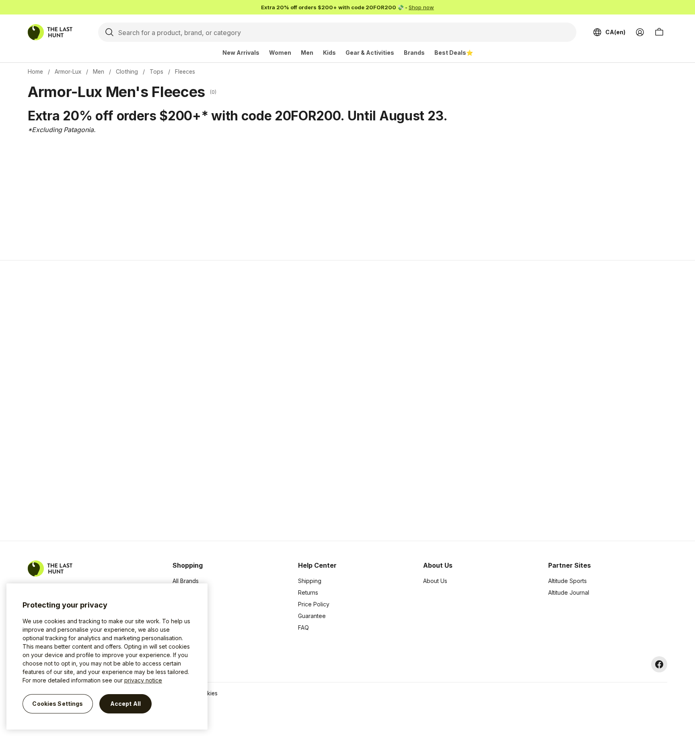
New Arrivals (240, 52)
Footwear (185, 615)
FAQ (303, 627)
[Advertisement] (219, 400)
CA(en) (615, 32)
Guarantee (312, 615)
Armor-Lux (68, 71)
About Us (435, 580)
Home (35, 71)
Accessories (189, 604)
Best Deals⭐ (453, 52)
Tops (156, 71)
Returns (308, 592)
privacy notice (143, 680)
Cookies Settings (57, 703)
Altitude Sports (567, 580)
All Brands (186, 580)
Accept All (125, 703)
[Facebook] (659, 664)
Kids (329, 52)
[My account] (640, 32)
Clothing (127, 71)
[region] (107, 656)
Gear (179, 627)
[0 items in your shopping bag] (659, 32)
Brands (414, 52)
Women (280, 52)
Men (307, 52)
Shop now (421, 7)
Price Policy (313, 604)
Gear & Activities (369, 52)
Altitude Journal (568, 592)
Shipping (309, 580)
